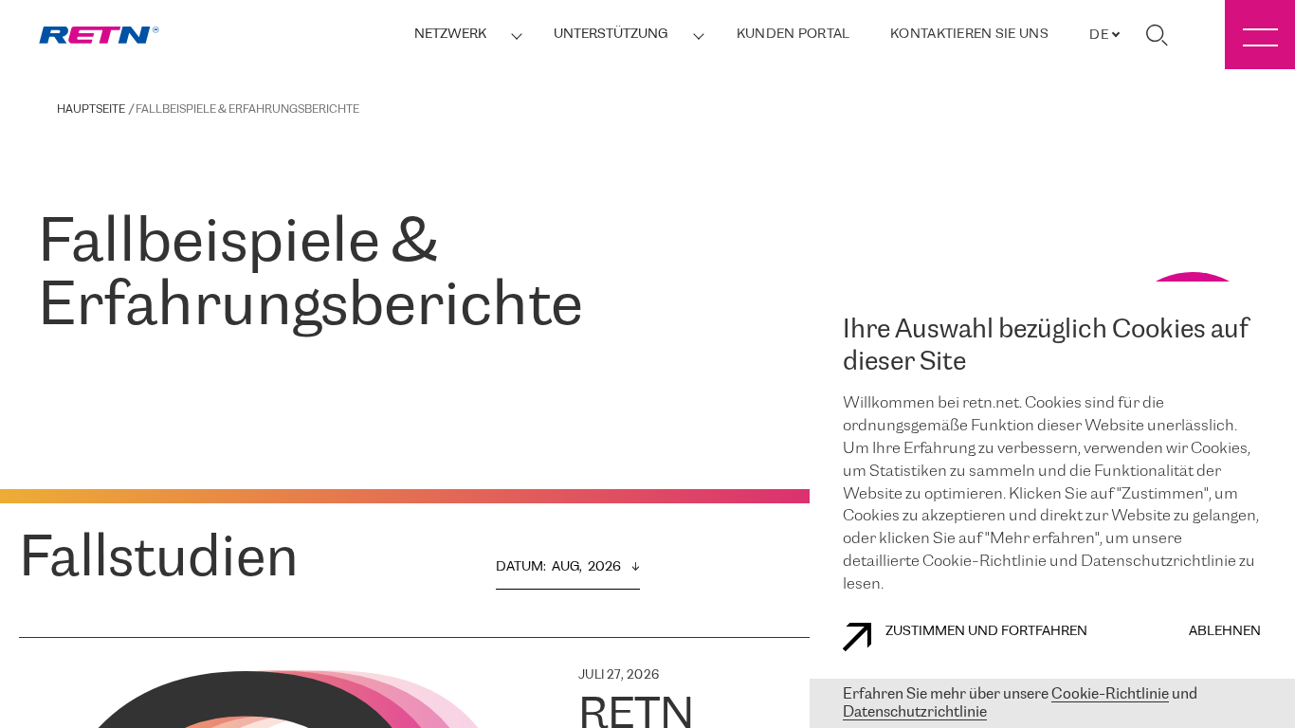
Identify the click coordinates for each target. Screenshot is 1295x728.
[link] (99, 35)
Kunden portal (793, 34)
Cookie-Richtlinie (1110, 694)
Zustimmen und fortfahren (986, 632)
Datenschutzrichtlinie (915, 712)
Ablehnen (1225, 632)
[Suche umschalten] (1156, 35)
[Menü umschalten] (1260, 34)
